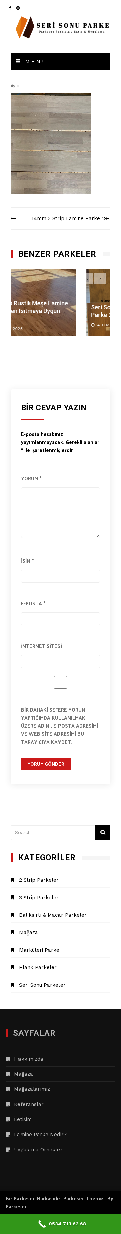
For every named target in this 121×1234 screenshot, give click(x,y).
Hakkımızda (28, 1059)
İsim (27, 560)
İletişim (23, 1119)
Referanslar (29, 1104)
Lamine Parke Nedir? (40, 1134)
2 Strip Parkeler (39, 880)
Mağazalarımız (32, 1089)
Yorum (31, 478)
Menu (34, 61)
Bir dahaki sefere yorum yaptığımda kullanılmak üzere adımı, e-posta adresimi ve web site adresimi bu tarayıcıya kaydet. (59, 725)
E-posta (33, 603)
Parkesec (16, 1206)
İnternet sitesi (41, 645)
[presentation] (87, 278)
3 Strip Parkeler (39, 897)
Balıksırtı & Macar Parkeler (53, 915)
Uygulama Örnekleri (39, 1150)
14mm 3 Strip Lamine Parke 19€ (71, 218)
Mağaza (28, 932)
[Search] (103, 832)
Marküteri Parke (39, 950)
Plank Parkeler (38, 967)
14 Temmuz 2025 (49, 325)
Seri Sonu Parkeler (42, 985)
